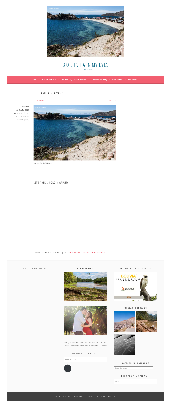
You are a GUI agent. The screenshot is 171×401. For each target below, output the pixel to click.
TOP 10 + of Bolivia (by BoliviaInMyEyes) (22, 116)
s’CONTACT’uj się (99, 79)
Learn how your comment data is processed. (86, 252)
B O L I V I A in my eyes (85, 64)
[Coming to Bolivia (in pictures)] (124, 345)
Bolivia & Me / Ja (49, 79)
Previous (40, 100)
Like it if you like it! (35, 268)
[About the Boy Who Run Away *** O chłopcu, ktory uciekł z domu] (124, 322)
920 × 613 (20, 113)
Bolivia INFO (133, 79)
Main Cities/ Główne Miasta (74, 79)
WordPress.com (108, 397)
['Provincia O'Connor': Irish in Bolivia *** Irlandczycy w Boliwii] (146, 322)
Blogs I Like (117, 79)
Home (34, 79)
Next (111, 100)
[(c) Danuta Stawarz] (75, 159)
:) (67, 368)
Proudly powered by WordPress (70, 397)
